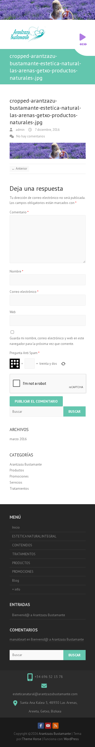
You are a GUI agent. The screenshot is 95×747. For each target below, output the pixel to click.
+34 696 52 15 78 (49, 676)
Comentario (19, 212)
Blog (15, 580)
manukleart (18, 639)
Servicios (16, 482)
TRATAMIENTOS (23, 554)
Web (13, 312)
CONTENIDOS (22, 545)
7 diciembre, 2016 (47, 130)
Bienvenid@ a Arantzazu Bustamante (38, 615)
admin (20, 130)
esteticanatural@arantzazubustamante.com (45, 694)
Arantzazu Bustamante (26, 464)
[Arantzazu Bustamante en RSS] (55, 726)
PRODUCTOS (21, 563)
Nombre (16, 271)
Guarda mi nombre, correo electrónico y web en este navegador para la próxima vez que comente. (47, 341)
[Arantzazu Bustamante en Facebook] (41, 726)
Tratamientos (19, 488)
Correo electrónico (24, 292)
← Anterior (19, 168)
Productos (17, 470)
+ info (16, 589)
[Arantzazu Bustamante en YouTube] (48, 726)
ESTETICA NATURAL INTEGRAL (34, 536)
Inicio (16, 527)
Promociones (19, 476)
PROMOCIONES (22, 571)
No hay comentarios (30, 136)
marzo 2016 (18, 439)
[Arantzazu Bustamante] (29, 34)
